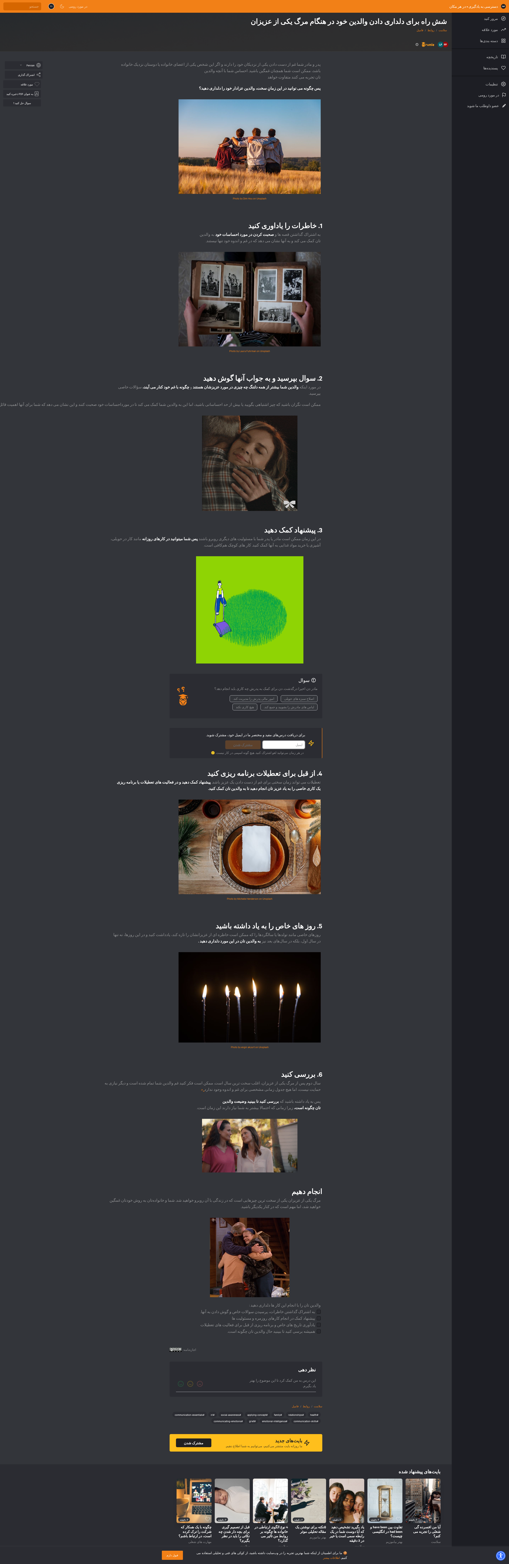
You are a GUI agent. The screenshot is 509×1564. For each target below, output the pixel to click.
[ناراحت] (200, 1384)
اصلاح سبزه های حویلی (299, 699)
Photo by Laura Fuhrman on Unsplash (249, 351)
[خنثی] (190, 1384)
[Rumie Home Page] (503, 6)
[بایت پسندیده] (436, 1519)
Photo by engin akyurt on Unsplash (250, 1047)
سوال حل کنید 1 (22, 103)
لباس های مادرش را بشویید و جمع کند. (289, 707)
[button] (500, 1555)
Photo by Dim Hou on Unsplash (249, 198)
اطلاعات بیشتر (331, 1557)
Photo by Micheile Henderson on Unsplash (249, 898)
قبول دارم (172, 1555)
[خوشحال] (181, 1384)
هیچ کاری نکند (245, 707)
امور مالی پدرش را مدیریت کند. (253, 699)
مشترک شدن (243, 745)
